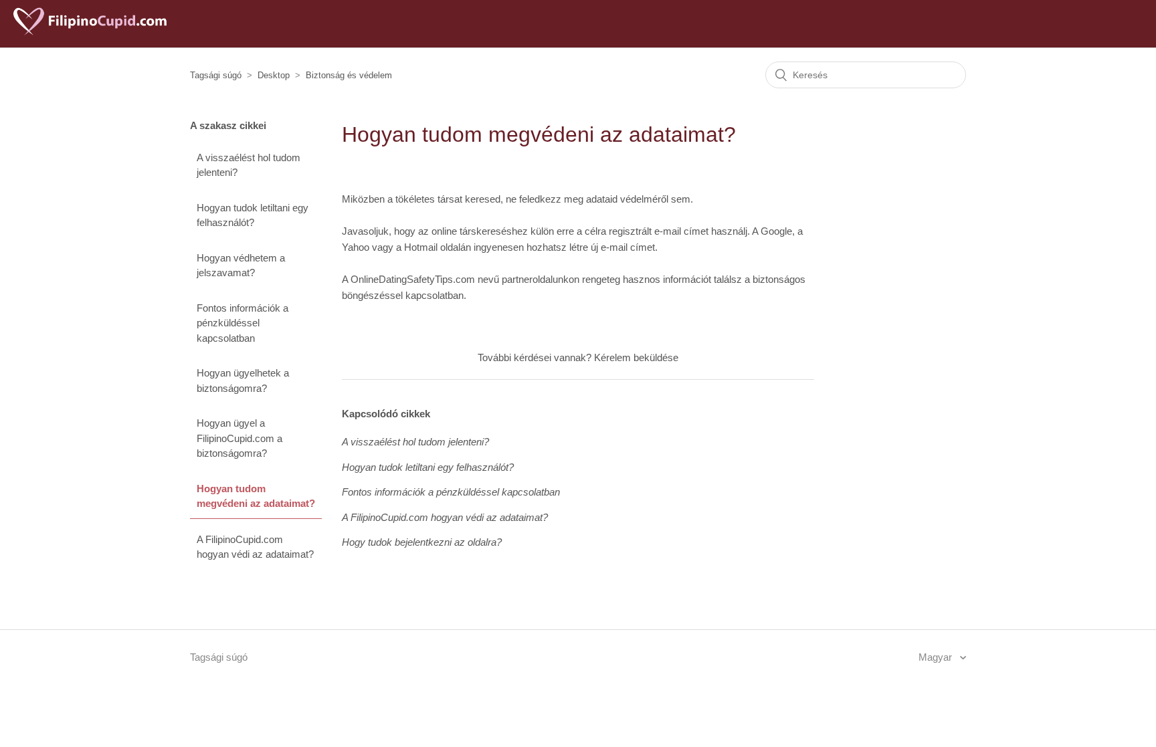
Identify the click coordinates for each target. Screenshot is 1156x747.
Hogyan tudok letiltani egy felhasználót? (252, 215)
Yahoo (355, 247)
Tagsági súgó (216, 75)
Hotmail (421, 247)
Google (776, 231)
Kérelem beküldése (636, 357)
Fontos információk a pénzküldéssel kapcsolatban (242, 323)
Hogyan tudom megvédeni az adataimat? (256, 496)
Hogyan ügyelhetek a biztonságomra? (243, 380)
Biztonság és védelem (349, 75)
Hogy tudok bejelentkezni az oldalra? (422, 542)
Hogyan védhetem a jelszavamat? (241, 265)
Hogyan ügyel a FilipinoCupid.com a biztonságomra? (239, 438)
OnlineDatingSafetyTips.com (413, 279)
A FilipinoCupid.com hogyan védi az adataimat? (255, 547)
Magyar (937, 657)
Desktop (274, 75)
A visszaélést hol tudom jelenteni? (248, 165)
